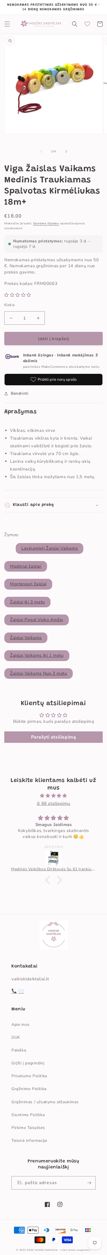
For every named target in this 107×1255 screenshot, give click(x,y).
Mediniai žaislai (25, 566)
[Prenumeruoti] (89, 1183)
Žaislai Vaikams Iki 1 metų (37, 655)
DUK (15, 1037)
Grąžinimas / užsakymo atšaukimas (44, 1102)
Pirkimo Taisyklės (28, 1127)
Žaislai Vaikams (26, 638)
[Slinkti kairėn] (41, 151)
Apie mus (20, 1024)
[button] (7, 24)
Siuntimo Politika (28, 1115)
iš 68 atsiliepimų (53, 803)
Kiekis (9, 305)
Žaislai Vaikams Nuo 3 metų (38, 673)
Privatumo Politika (29, 1076)
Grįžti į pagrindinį (27, 1063)
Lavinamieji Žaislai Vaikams (49, 548)
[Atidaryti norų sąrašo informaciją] (87, 24)
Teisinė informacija (29, 1140)
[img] (53, 796)
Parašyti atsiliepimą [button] (53, 737)
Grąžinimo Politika (29, 1089)
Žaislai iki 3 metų (27, 602)
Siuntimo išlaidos (46, 224)
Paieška (18, 1050)
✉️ (21, 991)
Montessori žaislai (28, 584)
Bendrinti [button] (19, 393)
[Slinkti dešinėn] (66, 151)
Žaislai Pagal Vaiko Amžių (36, 619)
